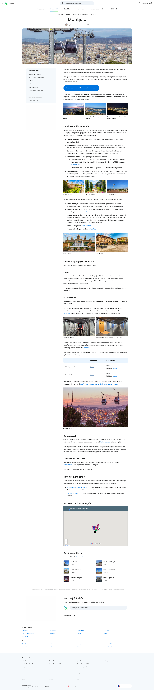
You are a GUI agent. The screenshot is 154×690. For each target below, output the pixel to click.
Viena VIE (51, 661)
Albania (51, 676)
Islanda (24, 676)
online (115, 376)
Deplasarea (53, 633)
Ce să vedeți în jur (33, 100)
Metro (105, 633)
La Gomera (53, 647)
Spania (68, 14)
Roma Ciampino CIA (82, 667)
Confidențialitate (39, 687)
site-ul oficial (75, 165)
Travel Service (53, 670)
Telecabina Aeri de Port (36, 90)
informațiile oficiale (81, 212)
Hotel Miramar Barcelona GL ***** (79, 487)
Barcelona (40, 9)
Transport (67, 313)
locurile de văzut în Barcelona (86, 557)
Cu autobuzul (34, 87)
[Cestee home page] (9, 3)
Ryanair (79, 661)
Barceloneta (67, 465)
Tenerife (24, 644)
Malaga (79, 644)
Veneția (79, 673)
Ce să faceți (68, 9)
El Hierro (79, 647)
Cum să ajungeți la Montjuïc (36, 77)
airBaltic (24, 661)
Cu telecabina (34, 84)
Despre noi (108, 661)
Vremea (81, 9)
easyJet (24, 667)
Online (115, 368)
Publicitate (48, 687)
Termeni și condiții (29, 687)
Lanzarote (24, 647)
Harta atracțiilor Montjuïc (35, 97)
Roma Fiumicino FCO (55, 664)
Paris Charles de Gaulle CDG (84, 670)
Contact (108, 664)
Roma (78, 676)
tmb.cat (86, 348)
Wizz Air (24, 670)
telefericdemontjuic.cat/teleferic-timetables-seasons (99, 384)
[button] (2, 3)
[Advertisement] (41, 117)
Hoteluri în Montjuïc (34, 94)
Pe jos (31, 80)
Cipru (23, 679)
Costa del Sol (108, 644)
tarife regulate (105, 442)
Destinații (60, 14)
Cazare (79, 633)
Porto (78, 679)
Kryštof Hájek (71, 25)
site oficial (92, 229)
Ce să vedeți (54, 9)
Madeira (24, 673)
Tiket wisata (25, 636)
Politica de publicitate (118, 589)
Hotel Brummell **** (74, 493)
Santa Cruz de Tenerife (110, 647)
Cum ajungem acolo (96, 9)
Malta (51, 673)
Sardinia (51, 667)
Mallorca (52, 644)
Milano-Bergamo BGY (83, 664)
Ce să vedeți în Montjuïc (35, 74)
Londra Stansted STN (28, 664)
